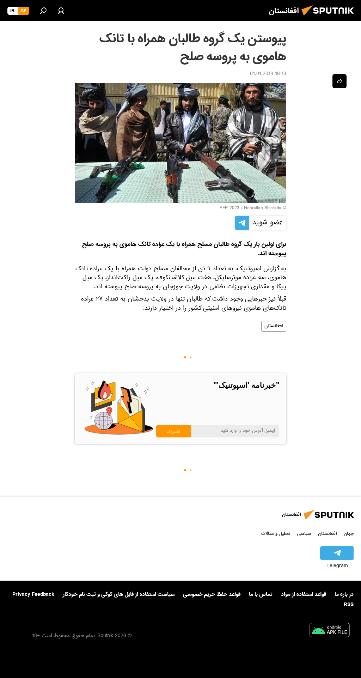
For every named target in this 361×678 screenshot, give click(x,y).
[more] (339, 81)
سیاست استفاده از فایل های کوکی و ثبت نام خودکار (119, 594)
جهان (349, 533)
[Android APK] (330, 631)
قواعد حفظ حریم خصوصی (211, 594)
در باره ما (344, 594)
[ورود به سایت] (61, 11)
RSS (349, 605)
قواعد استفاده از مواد (303, 594)
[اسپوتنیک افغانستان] (330, 18)
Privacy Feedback (33, 594)
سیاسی (304, 533)
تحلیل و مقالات (275, 533)
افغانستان (273, 326)
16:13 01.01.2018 (268, 74)
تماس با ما (261, 594)
